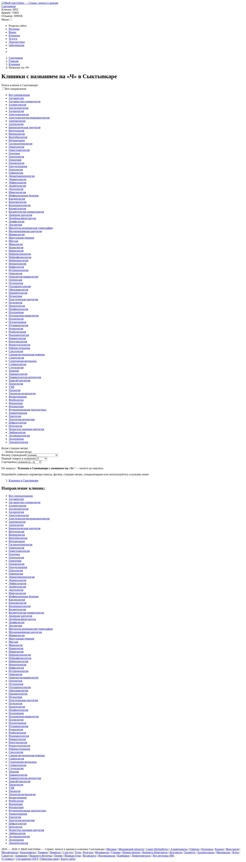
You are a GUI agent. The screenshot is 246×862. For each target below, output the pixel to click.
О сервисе (7, 858)
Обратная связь (49, 858)
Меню (5, 19)
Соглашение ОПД (27, 858)
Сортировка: (9, 461)
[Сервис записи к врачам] (29, 3)
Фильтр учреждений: (14, 455)
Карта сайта (68, 858)
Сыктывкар (8, 6)
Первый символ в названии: (18, 458)
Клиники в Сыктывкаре (23, 480)
